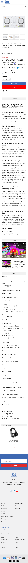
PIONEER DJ (4, 542)
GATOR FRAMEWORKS (20, 539)
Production (4, 506)
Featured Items (19, 503)
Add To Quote (14, 87)
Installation (4, 508)
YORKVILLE (4, 539)
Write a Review (5, 47)
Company (3, 518)
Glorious (3, 547)
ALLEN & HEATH (5, 545)
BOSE (2, 537)
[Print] (9, 90)
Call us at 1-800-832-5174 (14, 487)
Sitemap (3, 524)
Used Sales (18, 508)
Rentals (3, 503)
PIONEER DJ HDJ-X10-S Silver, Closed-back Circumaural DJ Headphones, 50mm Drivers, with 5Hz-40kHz (14, 443)
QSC (16, 545)
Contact (3, 513)
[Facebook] (3, 90)
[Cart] (26, 2)
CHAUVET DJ (18, 542)
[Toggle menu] (2, 2)
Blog (2, 521)
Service (3, 511)
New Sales (17, 506)
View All (16, 547)
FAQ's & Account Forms (7, 516)
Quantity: (5, 76)
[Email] (6, 90)
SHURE (16, 537)
